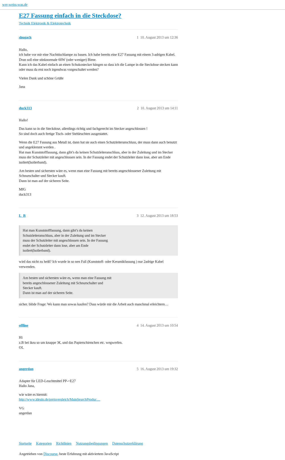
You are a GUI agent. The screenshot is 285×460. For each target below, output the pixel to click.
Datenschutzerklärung (127, 443)
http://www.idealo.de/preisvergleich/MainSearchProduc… (59, 399)
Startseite (25, 443)
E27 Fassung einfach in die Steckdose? (70, 15)
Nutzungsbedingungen (92, 443)
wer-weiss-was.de (14, 4)
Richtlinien (63, 443)
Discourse (50, 454)
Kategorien (44, 443)
